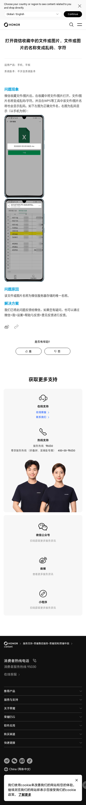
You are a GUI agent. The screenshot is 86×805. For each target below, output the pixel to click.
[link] (7, 761)
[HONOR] (13, 643)
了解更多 (24, 794)
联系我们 (41, 417)
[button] (14, 761)
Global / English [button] (15, 14)
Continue (73, 14)
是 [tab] (30, 351)
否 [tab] (59, 351)
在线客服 (41, 412)
